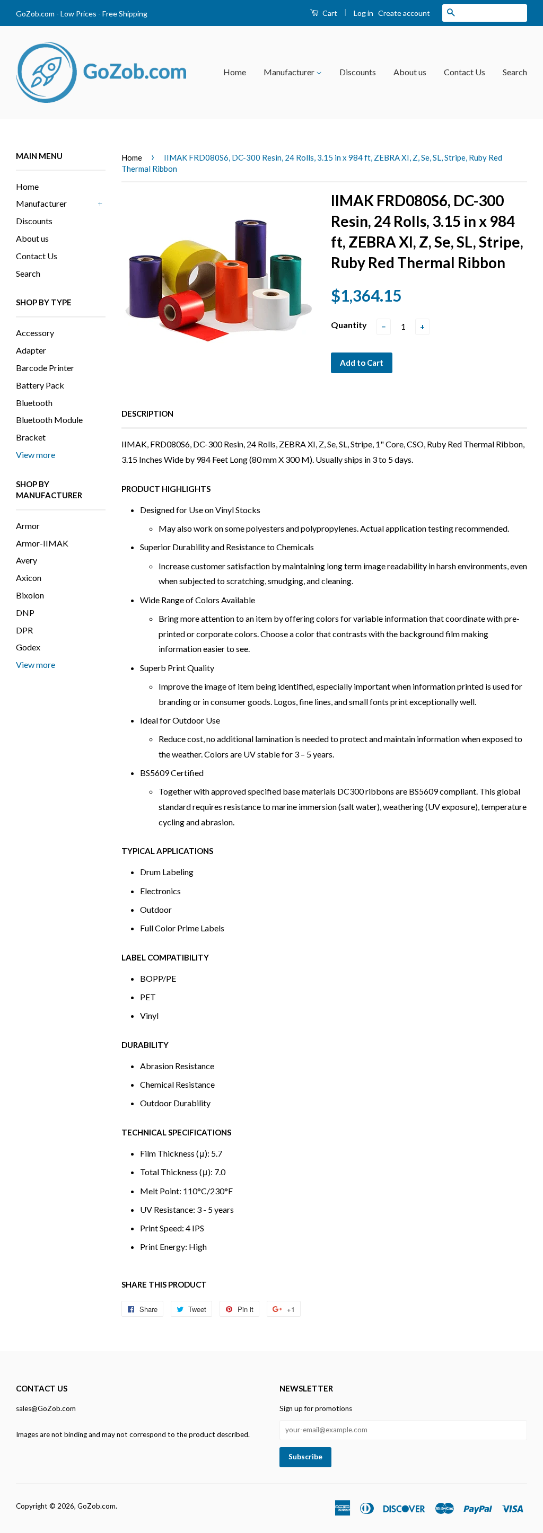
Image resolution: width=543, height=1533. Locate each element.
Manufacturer (290, 72)
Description (147, 413)
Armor (28, 526)
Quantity (349, 325)
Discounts (357, 72)
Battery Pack (40, 385)
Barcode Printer (45, 368)
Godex (28, 647)
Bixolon (30, 595)
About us (409, 72)
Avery (26, 560)
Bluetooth (34, 403)
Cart (329, 12)
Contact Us (464, 72)
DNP (25, 612)
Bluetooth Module (49, 420)
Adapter (31, 350)
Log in (363, 12)
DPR (24, 630)
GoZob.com (96, 1506)
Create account (404, 12)
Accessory (35, 333)
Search (515, 72)
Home (234, 72)
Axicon (28, 577)
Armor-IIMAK (42, 543)
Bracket (31, 437)
